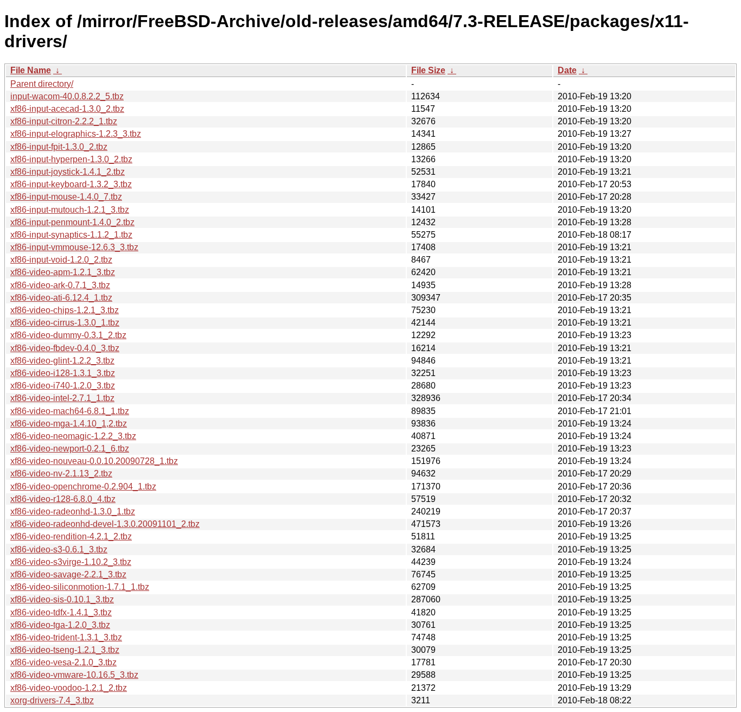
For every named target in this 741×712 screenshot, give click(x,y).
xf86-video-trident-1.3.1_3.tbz (66, 637)
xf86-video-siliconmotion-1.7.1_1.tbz (79, 587)
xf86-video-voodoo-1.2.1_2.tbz (68, 687)
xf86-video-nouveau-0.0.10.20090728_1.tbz (94, 461)
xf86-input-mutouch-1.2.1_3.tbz (69, 209)
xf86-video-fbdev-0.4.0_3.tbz (64, 348)
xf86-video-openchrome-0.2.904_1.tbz (83, 486)
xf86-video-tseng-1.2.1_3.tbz (64, 649)
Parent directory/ (41, 83)
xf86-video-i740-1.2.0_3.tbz (62, 385)
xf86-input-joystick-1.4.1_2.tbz (67, 171)
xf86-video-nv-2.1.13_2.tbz (61, 473)
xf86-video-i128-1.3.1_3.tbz (62, 373)
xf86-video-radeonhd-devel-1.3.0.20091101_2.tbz (105, 524)
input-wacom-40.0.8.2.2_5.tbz (67, 96)
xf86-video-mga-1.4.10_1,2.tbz (68, 423)
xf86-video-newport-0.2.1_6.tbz (69, 448)
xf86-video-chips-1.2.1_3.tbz (64, 310)
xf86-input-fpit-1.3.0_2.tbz (58, 146)
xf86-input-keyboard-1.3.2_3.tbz (71, 184)
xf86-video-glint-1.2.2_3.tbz (62, 360)
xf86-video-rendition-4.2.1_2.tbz (71, 536)
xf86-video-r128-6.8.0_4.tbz (63, 499)
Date (567, 70)
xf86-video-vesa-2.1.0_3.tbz (63, 662)
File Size (428, 70)
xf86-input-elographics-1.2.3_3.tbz (75, 133)
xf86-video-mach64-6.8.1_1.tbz (69, 411)
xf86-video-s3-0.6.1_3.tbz (58, 549)
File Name (30, 70)
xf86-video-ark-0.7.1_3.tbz (60, 285)
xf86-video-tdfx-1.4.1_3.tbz (61, 612)
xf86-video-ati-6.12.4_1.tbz (61, 297)
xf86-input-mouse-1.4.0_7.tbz (66, 196)
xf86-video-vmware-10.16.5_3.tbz (74, 674)
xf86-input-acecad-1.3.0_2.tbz (67, 108)
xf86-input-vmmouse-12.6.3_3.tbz (74, 247)
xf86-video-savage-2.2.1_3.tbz (68, 574)
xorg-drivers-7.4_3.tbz (52, 700)
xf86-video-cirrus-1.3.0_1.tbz (64, 322)
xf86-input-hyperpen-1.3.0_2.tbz (71, 159)
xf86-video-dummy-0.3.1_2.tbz (68, 335)
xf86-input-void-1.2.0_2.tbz (61, 259)
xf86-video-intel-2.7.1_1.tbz (62, 398)
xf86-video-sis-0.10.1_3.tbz (62, 599)
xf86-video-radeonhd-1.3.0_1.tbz (72, 511)
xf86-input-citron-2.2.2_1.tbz (63, 121)
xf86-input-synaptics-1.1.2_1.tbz (71, 234)
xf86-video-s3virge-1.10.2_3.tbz (70, 562)
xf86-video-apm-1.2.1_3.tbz (62, 272)
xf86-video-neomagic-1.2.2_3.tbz (73, 436)
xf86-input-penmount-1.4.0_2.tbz (72, 222)
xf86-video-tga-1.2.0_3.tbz (60, 625)
